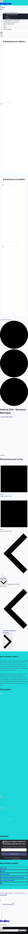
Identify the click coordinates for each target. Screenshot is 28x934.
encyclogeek (7, 29)
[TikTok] (7, 4)
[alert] (14, 479)
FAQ (4, 25)
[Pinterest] (9, 4)
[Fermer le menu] (0, 900)
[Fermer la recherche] (1, 928)
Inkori (1, 883)
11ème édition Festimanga (7, 880)
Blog (5, 27)
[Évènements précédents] (15, 573)
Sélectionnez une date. (14, 584)
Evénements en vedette (11, 22)
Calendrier (8, 18)
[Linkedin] (11, 4)
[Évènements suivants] (3, 575)
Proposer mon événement (11, 20)
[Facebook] (1, 4)
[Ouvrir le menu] (1, 35)
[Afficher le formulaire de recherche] (1, 1)
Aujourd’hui (3, 578)
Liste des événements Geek (11, 14)
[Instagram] (5, 4)
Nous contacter (8, 24)
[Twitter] (3, 4)
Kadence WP (3, 895)
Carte (6, 16)
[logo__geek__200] (14, 832)
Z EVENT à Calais (4, 874)
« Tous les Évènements (6, 416)
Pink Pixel (2, 871)
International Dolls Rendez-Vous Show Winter (12, 877)
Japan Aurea (3, 868)
